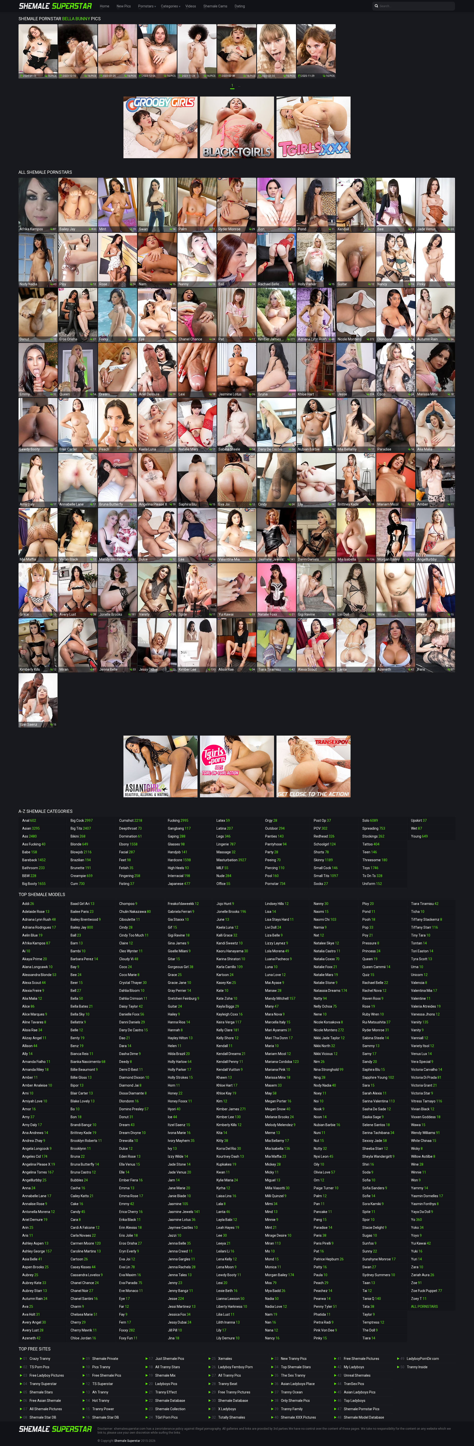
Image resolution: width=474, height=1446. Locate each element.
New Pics (124, 6)
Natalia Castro (327, 951)
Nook (319, 1109)
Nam (271, 1314)
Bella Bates (82, 1006)
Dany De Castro (133, 1030)
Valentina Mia (424, 991)
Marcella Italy (277, 1022)
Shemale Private (105, 1359)
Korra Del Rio (229, 1149)
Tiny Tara (420, 935)
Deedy (125, 1062)
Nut (319, 1141)
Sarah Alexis (374, 1093)
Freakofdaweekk (183, 904)
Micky (272, 1172)
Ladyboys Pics (166, 1384)
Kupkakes (226, 1164)
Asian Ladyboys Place (298, 1384)
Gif (172, 927)
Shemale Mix (165, 1375)
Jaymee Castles (183, 1228)
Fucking (178, 820)
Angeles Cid (34, 1156)
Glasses (176, 844)
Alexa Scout (34, 983)
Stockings (373, 836)
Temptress (373, 1322)
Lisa (270, 912)
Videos (190, 6)
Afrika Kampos (36, 943)
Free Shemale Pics (106, 1375)
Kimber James (231, 1109)
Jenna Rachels (182, 1267)
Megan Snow (277, 1109)
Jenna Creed (180, 1251)
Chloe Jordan (83, 1338)
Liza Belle (274, 935)
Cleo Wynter (131, 951)
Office (223, 884)
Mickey (273, 1164)
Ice (172, 1117)
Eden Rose (129, 1156)
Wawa (418, 1125)
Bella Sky (80, 1014)
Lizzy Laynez (276, 943)
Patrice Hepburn (329, 1259)
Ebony (128, 844)
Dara (125, 1046)
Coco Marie (129, 975)
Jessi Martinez (182, 1307)
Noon (320, 1117)
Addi (28, 904)
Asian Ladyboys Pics (359, 1392)
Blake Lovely (83, 1101)
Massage (226, 852)
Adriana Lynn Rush (39, 919)
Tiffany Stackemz (426, 919)
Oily (319, 1164)
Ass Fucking (33, 844)
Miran (273, 1243)
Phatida (322, 1314)
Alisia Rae (32, 1030)
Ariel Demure (34, 1220)
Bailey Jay (82, 927)
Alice (28, 1006)
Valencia (419, 983)
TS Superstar (102, 1384)
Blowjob (81, 852)
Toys (370, 868)
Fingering (129, 876)
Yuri (416, 1259)
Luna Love (275, 975)
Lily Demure (228, 1338)
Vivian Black (422, 1109)
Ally (27, 1054)
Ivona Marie (179, 1133)
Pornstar (275, 884)
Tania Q (371, 1299)
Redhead (324, 836)
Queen (369, 959)
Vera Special (422, 1062)
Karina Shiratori (231, 959)
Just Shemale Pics (169, 1359)
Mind (271, 1212)
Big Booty (34, 884)
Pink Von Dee (325, 1330)
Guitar (175, 1006)
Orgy (271, 820)
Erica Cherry (131, 1212)
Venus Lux (421, 1054)
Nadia (272, 1299)
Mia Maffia (275, 1156)
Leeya (224, 1243)
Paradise (323, 1228)
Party (271, 852)
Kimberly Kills (229, 1125)
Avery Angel (34, 1322)
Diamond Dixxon (134, 1077)
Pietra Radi (324, 1322)
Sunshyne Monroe (378, 1259)
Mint (271, 1228)
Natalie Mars (326, 975)
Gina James (178, 943)
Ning (319, 1077)
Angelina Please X (38, 1164)
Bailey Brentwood (86, 919)
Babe (29, 852)
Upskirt (419, 820)
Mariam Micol (278, 1054)
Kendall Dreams (231, 1054)
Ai (26, 951)
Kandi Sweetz (230, 943)
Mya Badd (275, 1291)
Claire (126, 943)
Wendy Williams (425, 1133)
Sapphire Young (378, 1077)
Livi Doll (273, 927)
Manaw (273, 991)
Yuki (416, 1251)
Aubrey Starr (34, 1291)
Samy (369, 1054)
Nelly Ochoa (325, 1006)
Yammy (419, 1188)
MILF (222, 868)
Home (104, 6)
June (223, 919)
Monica (273, 1267)
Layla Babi (227, 1220)
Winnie (418, 1172)
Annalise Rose (34, 1204)
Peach (321, 1283)
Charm (77, 1307)
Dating (240, 6)
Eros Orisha (130, 1243)
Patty (320, 1267)
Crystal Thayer (133, 983)
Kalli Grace (227, 935)
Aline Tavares (34, 1022)
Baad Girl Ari (82, 904)
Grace (175, 975)
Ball (76, 935)
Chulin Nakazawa (135, 912)
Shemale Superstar (127, 1441)
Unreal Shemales (357, 1375)
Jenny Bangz (180, 1291)
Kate (222, 991)
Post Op (322, 820)
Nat (319, 935)
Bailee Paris (82, 912)
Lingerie (226, 844)
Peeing (273, 860)
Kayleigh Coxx (230, 1014)
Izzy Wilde (178, 1156)
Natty (320, 998)
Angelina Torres (38, 1172)
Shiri (368, 1164)
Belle (77, 1030)
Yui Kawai (421, 1243)
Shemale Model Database (364, 1417)
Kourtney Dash (230, 1156)
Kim (222, 1101)
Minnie (271, 1220)
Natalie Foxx (325, 967)
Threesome (374, 860)
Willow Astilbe (423, 1156)
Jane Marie (179, 1188)
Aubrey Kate (34, 1283)
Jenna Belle (179, 1243)
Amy (28, 1117)
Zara (417, 1267)
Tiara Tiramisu (424, 904)
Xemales (225, 1359)
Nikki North (324, 1046)
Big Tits (81, 828)
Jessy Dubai (179, 1322)
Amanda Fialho (36, 1062)
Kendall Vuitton (230, 1070)
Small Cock (326, 868)
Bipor (77, 1085)
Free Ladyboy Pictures (47, 1375)
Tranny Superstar (43, 1384)
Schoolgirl (325, 844)
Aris (27, 1235)
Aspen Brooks (35, 1267)
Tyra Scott (421, 959)
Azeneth (31, 1338)
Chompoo (128, 904)
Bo (75, 1109)
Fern (125, 1322)
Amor (29, 1109)
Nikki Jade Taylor (329, 1038)
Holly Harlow (180, 1062)
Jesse (176, 1299)
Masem (273, 1085)
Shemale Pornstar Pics (361, 1409)
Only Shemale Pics (295, 1401)
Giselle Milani (179, 951)
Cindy (126, 927)
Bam (77, 943)
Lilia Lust (226, 1314)
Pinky (320, 1338)
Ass (29, 836)
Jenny (175, 1283)
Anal (29, 820)
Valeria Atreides (426, 1006)
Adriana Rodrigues (39, 927)
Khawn (224, 1077)
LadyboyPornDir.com (423, 1359)
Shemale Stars (41, 1392)
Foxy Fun (128, 1338)
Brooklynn (81, 1149)
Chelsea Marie (84, 1314)
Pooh (368, 919)
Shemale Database (170, 1401)
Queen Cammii (376, 967)
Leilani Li (225, 1251)
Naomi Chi (325, 919)
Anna (28, 1188)
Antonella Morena (38, 1212)
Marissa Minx (277, 1077)
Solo (370, 820)
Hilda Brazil (179, 1054)
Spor (368, 1220)
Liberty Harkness (232, 1307)
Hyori (174, 1109)
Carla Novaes (83, 1235)
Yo (416, 1220)
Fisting (126, 884)
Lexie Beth (227, 1291)
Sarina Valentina (378, 1101)
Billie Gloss (81, 1077)
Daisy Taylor (131, 1006)
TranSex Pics (354, 1384)
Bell (76, 991)
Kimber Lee (229, 1117)
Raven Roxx (372, 998)
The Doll (370, 1330)
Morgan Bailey (279, 1275)
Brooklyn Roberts (86, 1141)
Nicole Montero (329, 1030)
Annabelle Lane (36, 1196)
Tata (368, 1307)
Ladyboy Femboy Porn (235, 1367)
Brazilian (81, 860)
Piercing (274, 868)
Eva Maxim (130, 1275)
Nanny (321, 904)
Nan (270, 1322)
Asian (31, 828)
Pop (367, 927)
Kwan (223, 1172)
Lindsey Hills (277, 904)
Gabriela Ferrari (181, 912)
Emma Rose (131, 1196)
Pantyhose (276, 844)
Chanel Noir (82, 1291)
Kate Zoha (227, 998)
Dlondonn (129, 1101)
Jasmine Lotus (182, 1220)
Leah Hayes (228, 1228)
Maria (272, 1046)
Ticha (417, 912)
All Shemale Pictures (46, 1409)
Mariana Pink (277, 1070)
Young (419, 836)
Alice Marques (34, 1014)
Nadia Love (276, 1307)
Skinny (323, 860)
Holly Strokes (180, 1077)
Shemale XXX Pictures (298, 1417)
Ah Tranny (100, 1392)
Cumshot (130, 820)
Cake (77, 1204)
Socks (321, 884)
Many (271, 1006)
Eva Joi (127, 1259)
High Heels (178, 868)
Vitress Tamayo (426, 1101)
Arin (27, 1228)
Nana (271, 1330)
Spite (368, 1212)
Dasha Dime (130, 1054)
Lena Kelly (227, 1259)
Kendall (225, 1046)
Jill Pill (175, 1330)
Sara (368, 1085)
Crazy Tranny (40, 1359)
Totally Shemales (231, 1417)
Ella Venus (129, 1164)
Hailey (174, 1014)
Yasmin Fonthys (425, 1204)
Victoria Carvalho (426, 1070)
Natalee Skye (326, 943)
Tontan (419, 943)
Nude (224, 876)
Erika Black (130, 1220)
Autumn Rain (34, 1299)
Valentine (421, 998)
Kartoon (225, 975)
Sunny (369, 1251)
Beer (77, 983)
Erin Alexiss (130, 1228)
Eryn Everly (129, 1251)
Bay (75, 967)
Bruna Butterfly (85, 1164)
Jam (174, 1180)
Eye (124, 1299)
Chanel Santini (84, 1299)
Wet (416, 828)
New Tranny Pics (294, 1359)
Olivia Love (324, 1172)
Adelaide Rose (35, 912)
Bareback (34, 860)
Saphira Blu (373, 1070)
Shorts (321, 852)
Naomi (321, 912)
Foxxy (127, 1330)
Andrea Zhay (33, 1141)
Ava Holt (31, 1314)
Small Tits (326, 876)
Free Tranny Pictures (234, 1392)
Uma (417, 967)
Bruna (78, 1156)
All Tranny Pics (229, 1375)
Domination (130, 836)
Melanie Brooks (279, 1117)
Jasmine (178, 1204)
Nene (320, 1014)
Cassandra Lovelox (87, 1275)
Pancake (323, 1212)
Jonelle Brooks (231, 912)
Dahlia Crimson (133, 998)
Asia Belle (32, 1259)
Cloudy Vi (128, 959)
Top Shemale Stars (296, 1367)
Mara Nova (275, 1014)
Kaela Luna (227, 927)
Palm (320, 1196)
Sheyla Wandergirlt (378, 1156)
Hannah (175, 1030)
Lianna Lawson (230, 1299)
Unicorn (419, 975)
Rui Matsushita (376, 1022)
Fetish (126, 868)
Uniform (372, 884)
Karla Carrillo (230, 967)
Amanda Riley (35, 1070)
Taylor (368, 1314)
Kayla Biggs (228, 1006)
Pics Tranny (101, 1367)
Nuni (319, 1133)
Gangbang (179, 828)
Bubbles (79, 1180)
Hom (174, 1085)
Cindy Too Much (134, 935)
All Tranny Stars (167, 1367)
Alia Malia (32, 998)
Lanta (223, 1212)
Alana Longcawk (37, 967)
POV (320, 828)
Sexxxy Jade (374, 1141)
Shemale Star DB (43, 1417)
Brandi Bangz (83, 1125)
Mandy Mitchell (280, 998)
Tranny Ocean (292, 1392)
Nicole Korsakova (328, 1022)
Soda (367, 1172)
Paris (320, 1235)
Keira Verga (229, 1022)
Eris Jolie (128, 1235)
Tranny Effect (166, 1392)
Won (416, 1180)
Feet (125, 860)
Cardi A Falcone (85, 1228)
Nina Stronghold (328, 1070)
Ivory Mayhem (181, 1141)
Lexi (222, 1283)
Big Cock (82, 820)
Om (319, 1180)
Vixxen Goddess (425, 1117)
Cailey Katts (82, 1196)
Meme (272, 1133)
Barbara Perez (84, 959)
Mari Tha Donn (279, 1038)
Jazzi (174, 1235)
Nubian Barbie (327, 1125)
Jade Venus (179, 1172)
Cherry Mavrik (84, 1330)
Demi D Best (131, 1070)
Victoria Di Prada (426, 1077)
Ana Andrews (35, 1133)
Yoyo (416, 1235)
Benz (77, 1046)
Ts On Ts (372, 876)
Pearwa (322, 1299)
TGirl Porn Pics (166, 1417)
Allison (29, 1046)
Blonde (79, 844)
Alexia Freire (33, 991)
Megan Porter (278, 1101)
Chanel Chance (85, 1283)
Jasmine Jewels (184, 1212)
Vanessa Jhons (425, 1014)
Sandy (369, 1062)
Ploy (368, 904)
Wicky (417, 1149)
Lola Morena (277, 951)
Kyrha (223, 1188)
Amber (30, 1077)
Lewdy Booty (229, 1275)
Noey (320, 1093)
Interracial (179, 876)
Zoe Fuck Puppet (426, 1291)
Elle (124, 1172)
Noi (318, 1101)
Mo (270, 1251)
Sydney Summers (378, 1275)
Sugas (369, 1235)
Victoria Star (422, 1093)
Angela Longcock (37, 1149)
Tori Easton (422, 951)
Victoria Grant (424, 1085)
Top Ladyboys (354, 1401)
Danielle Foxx (131, 1014)
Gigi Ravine (179, 935)
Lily (221, 1330)
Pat (319, 1251)
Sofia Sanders (374, 1188)
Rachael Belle (375, 983)
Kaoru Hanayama (232, 951)
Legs (224, 836)
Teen (369, 852)
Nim (319, 1062)
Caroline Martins (86, 1251)
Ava (27, 1307)
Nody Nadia (325, 1085)
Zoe (416, 1283)
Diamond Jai (130, 1085)
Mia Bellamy (277, 1141)
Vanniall (419, 1038)
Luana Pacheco (278, 959)
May (270, 1093)
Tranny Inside (417, 1367)
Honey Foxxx (180, 1101)
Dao (124, 1038)
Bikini (78, 836)
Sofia (368, 1180)
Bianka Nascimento (88, 1062)
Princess (371, 951)
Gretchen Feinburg (183, 998)
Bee (76, 975)
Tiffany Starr (424, 927)
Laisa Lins (226, 1196)
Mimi (271, 1204)
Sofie (368, 1196)
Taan (368, 1283)
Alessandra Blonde (39, 975)
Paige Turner (326, 1188)
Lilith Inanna (228, 1322)
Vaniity (419, 1022)
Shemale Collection (170, 1409)
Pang (320, 1220)
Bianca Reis (82, 1054)
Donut (126, 1117)
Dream (127, 1125)
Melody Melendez (280, 1125)
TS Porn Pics (39, 1367)
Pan (319, 1204)
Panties (274, 836)
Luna (271, 967)
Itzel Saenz (179, 1125)
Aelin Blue (32, 935)
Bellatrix (78, 1022)
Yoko (417, 1228)
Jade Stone (179, 1164)
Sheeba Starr (375, 1149)
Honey (175, 1093)
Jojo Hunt (225, 904)
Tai (367, 1291)
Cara (76, 1220)
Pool (272, 876)
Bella (77, 998)
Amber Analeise (37, 1085)
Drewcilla (128, 1141)
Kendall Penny (230, 1062)
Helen (174, 1046)
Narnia (320, 927)
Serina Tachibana (378, 1133)
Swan (369, 1267)
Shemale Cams (215, 6)
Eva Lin (127, 1267)
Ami (27, 1093)
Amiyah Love (34, 1101)
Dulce (126, 1149)
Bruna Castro (83, 1172)
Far (124, 1307)
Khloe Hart (227, 1085)
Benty (77, 1038)
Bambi (78, 951)
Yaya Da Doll (422, 1212)
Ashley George (37, 1251)
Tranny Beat (227, 1384)
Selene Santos (376, 1125)
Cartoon (79, 1259)
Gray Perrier (179, 991)
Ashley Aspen (35, 1243)
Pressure (370, 943)
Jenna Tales (180, 1275)
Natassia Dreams (330, 991)
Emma (126, 1188)
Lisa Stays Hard (279, 919)
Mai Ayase (274, 983)
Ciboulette (129, 919)
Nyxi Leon (323, 1156)
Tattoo (370, 844)
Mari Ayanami (278, 1030)
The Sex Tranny (293, 1375)
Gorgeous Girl (180, 967)
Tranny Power (103, 1409)
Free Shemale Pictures (361, 1359)
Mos (270, 1283)
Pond (368, 912)
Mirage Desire (278, 1235)
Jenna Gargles (181, 1259)
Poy (367, 935)
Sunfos (369, 1243)
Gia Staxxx (178, 919)
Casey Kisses (83, 1267)
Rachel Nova (374, 991)
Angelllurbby (34, 1180)
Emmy (126, 1204)
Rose (368, 1006)
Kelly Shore (227, 1038)
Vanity (417, 1030)
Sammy (370, 1046)
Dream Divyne (132, 1133)
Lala (221, 1204)
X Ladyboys (227, 1409)
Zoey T (419, 1299)
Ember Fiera (131, 1180)
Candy (78, 1212)
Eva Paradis (130, 1283)
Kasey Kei (226, 983)
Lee (222, 1235)
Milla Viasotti (277, 1188)
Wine (417, 1164)
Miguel (272, 1180)
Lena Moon (227, 1267)
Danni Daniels (132, 1022)
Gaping (176, 836)
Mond (272, 1259)
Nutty (320, 1149)
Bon (76, 1117)
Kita (222, 1133)
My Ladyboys (354, 1367)
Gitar (174, 959)
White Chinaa (423, 1141)
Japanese (179, 884)
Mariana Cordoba (282, 1062)
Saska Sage (373, 1117)
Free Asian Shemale (45, 1401)
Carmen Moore (86, 1243)
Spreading (373, 828)
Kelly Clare (228, 1030)
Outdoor (275, 828)
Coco (125, 967)
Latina (225, 828)
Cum (78, 884)
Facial (127, 852)
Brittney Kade (83, 1133)
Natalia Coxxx (326, 959)
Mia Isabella (277, 1149)
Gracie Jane (179, 983)
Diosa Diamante (133, 1093)
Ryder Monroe (375, 1030)
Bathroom (33, 868)
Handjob (177, 852)
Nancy (272, 1338)
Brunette (81, 868)
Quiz (368, 975)
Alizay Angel (34, 1038)
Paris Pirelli (324, 1243)
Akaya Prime (34, 959)
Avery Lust (32, 1330)
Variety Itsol (422, 1046)
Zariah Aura (422, 1275)
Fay (123, 1314)
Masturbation (231, 860)
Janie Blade (179, 1196)
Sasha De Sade (376, 1109)
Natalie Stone (325, 983)
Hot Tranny (100, 1401)
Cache (78, 1188)
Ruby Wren (373, 1014)
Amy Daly (32, 1125)
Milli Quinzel (275, 1196)
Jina (173, 1338)
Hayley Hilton (180, 1038)
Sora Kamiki (373, 1204)
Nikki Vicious (325, 1054)
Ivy (172, 1149)
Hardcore (179, 860)
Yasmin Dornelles (427, 1196)
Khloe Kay (226, 1093)
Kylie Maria (227, 1180)
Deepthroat (130, 828)
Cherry (78, 1322)
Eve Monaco (131, 1291)
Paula (320, 1275)
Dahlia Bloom (131, 991)
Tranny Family (292, 1409)
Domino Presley (133, 1109)
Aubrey (30, 1275)
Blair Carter (82, 1093)
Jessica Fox (179, 1314)
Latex (223, 820)
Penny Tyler (325, 1307)
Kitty (222, 1141)
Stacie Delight (374, 1228)
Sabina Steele (375, 1038)
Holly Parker (179, 1070)
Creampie (82, 876)
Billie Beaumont (84, 1070)
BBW (29, 876)
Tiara (368, 1338)
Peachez (323, 1291)
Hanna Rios (179, 1022)
